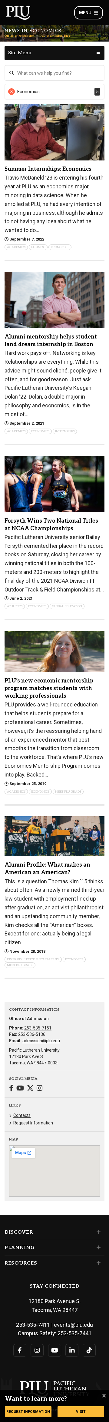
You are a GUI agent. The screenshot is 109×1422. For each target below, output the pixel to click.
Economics (60, 247)
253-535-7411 (33, 1325)
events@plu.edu (73, 1325)
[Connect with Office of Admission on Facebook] (11, 1089)
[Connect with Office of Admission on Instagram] (39, 1089)
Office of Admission (20, 36)
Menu (85, 12)
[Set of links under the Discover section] (97, 1232)
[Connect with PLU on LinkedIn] (71, 1350)
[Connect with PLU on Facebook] (19, 1350)
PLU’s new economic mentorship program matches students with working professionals (49, 688)
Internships (64, 431)
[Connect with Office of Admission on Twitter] (30, 1089)
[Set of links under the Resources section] (97, 1263)
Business (38, 247)
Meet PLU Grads (68, 792)
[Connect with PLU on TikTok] (89, 1350)
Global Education (67, 606)
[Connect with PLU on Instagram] (37, 1350)
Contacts (22, 1115)
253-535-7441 (74, 1333)
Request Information (33, 1122)
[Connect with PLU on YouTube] (54, 1350)
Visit (81, 1412)
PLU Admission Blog (55, 36)
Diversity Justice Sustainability (33, 959)
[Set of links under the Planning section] (97, 1247)
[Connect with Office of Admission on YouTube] (20, 1089)
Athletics (14, 606)
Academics (16, 247)
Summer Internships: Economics (48, 169)
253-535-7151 (37, 1028)
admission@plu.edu (41, 1040)
